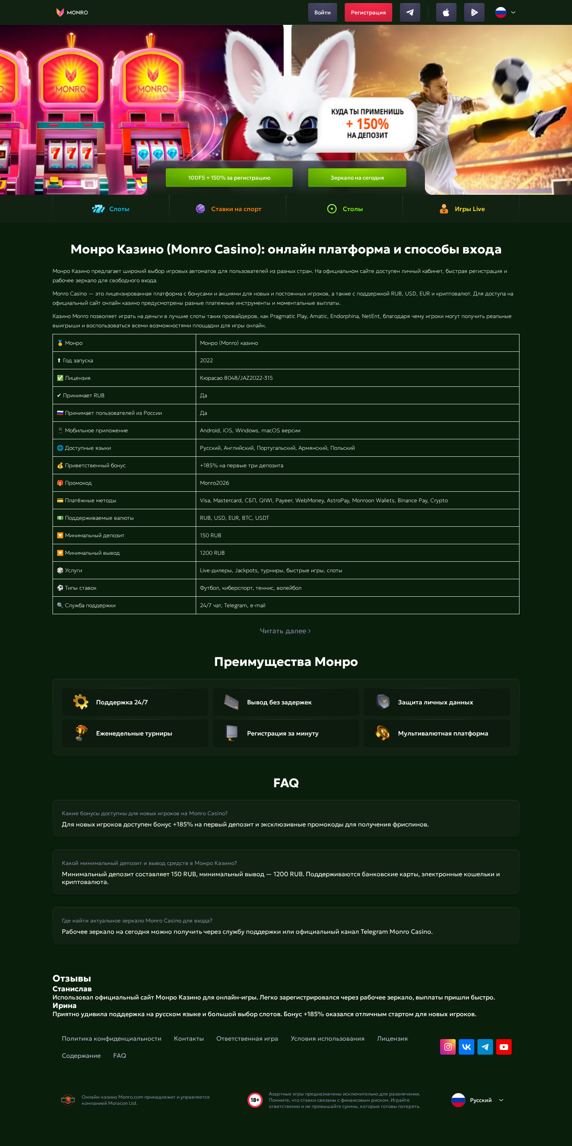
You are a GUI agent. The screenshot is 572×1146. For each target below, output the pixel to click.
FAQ (119, 1055)
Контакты (189, 1038)
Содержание (81, 1055)
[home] (72, 12)
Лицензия (392, 1038)
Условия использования (328, 1038)
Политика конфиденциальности (111, 1038)
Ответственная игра (247, 1038)
